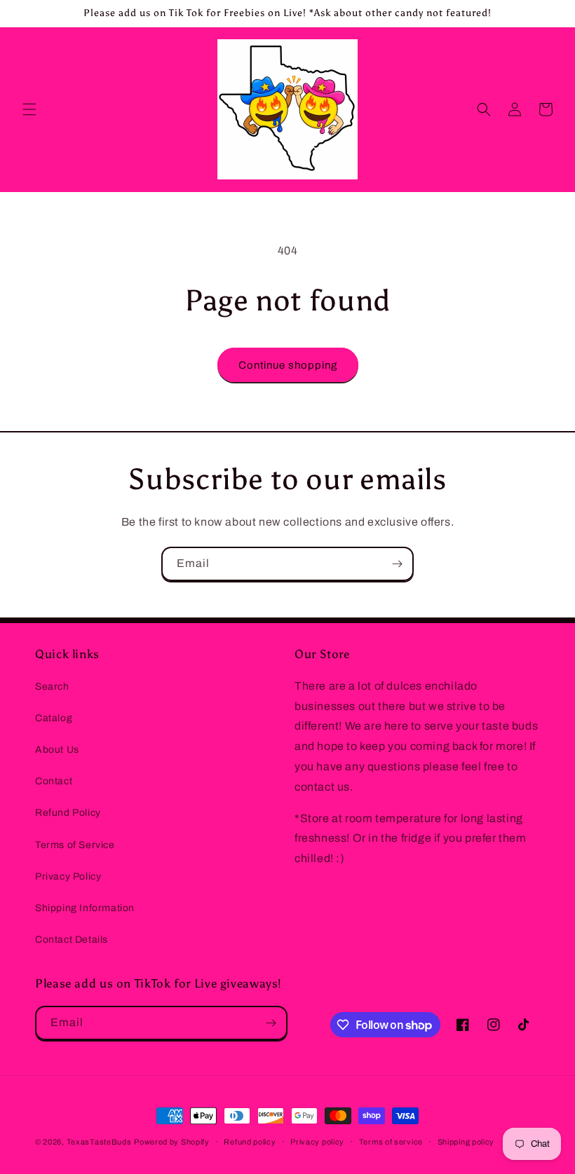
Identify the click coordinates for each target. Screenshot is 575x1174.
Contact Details (71, 939)
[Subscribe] (396, 564)
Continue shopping (287, 365)
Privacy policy (317, 1142)
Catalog (53, 718)
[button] (29, 109)
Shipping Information (85, 908)
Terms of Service (75, 845)
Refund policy (250, 1142)
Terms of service (391, 1142)
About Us (57, 749)
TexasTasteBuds (99, 1142)
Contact (53, 781)
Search (52, 686)
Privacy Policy (68, 876)
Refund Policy (68, 812)
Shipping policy (466, 1142)
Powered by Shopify (172, 1142)
